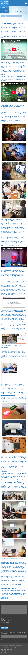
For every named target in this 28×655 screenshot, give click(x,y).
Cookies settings (4, 645)
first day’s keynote (15, 67)
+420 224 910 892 (5, 622)
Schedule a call (4, 627)
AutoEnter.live (9, 291)
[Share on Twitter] (3, 598)
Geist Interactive (21, 290)
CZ (1, 652)
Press (7, 645)
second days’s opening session (8, 71)
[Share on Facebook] (2, 598)
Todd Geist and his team (12, 345)
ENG (5, 652)
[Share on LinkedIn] (5, 598)
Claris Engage (9, 23)
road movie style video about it (15, 287)
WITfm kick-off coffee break (8, 69)
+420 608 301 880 (4, 625)
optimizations (4, 587)
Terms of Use (12, 645)
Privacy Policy (19, 645)
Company (3, 645)
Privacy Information (5, 639)
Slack (19, 310)
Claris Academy (11, 227)
